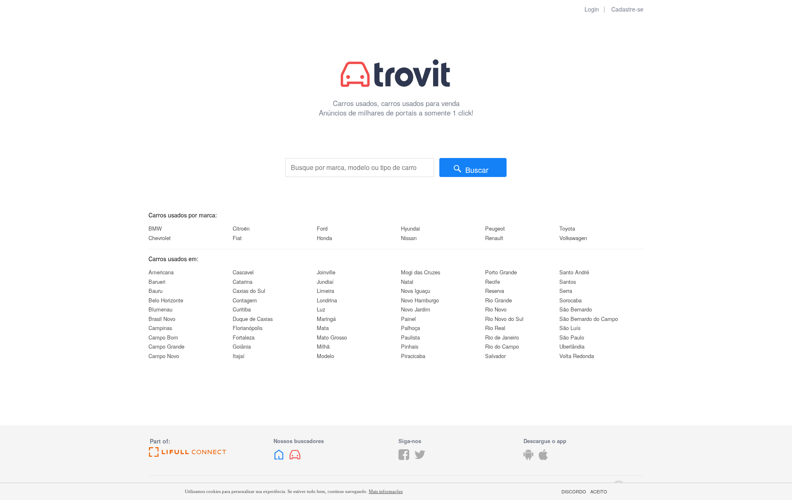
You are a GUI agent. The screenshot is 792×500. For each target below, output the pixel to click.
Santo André (574, 272)
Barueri (156, 281)
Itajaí (239, 356)
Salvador (495, 356)
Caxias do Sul (249, 291)
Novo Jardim (415, 309)
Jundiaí (325, 281)
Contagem (245, 300)
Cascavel (243, 272)
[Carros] (295, 461)
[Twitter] (420, 461)
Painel (408, 319)
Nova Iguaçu (415, 291)
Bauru (155, 291)
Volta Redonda (576, 356)
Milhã (323, 346)
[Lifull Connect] (208, 452)
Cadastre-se (627, 9)
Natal (407, 281)
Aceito (598, 491)
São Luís (569, 328)
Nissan (409, 238)
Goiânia (242, 346)
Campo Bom (163, 337)
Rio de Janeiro (502, 337)
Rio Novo (496, 309)
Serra (565, 291)
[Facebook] (403, 461)
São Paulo (571, 337)
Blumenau (160, 309)
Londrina (327, 300)
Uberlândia (572, 346)
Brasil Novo (161, 319)
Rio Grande (498, 300)
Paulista (410, 337)
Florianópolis (247, 328)
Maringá (326, 319)
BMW (155, 228)
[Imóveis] (278, 461)
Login (592, 9)
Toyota (567, 228)
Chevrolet (159, 238)
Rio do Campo (502, 346)
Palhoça (410, 328)
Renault (494, 238)
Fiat (237, 238)
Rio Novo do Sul (504, 319)
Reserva (494, 291)
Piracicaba (413, 356)
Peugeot (495, 228)
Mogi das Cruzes (420, 272)
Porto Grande (501, 272)
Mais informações (386, 491)
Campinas (160, 328)
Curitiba (242, 309)
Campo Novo (163, 356)
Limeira (325, 291)
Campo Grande (166, 346)
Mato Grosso (332, 337)
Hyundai (410, 228)
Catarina (242, 281)
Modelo (325, 356)
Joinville (326, 272)
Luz (321, 309)
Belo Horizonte (165, 300)
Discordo (573, 491)
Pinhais (409, 346)
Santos (567, 281)
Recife (492, 281)
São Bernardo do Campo (588, 319)
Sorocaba (570, 300)
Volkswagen (573, 238)
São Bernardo (575, 309)
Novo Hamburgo (420, 300)
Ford (322, 228)
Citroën (241, 228)
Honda (324, 238)
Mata (323, 328)
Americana (161, 272)
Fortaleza (244, 337)
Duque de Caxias (253, 319)
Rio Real (495, 328)
